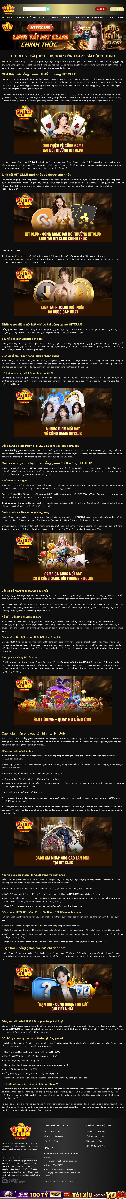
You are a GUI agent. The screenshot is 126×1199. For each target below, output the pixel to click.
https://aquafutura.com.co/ (14, 259)
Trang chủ (7, 18)
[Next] (120, 36)
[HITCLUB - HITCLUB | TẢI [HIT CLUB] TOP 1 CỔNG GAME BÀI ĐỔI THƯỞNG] (10, 9)
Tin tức (120, 18)
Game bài (43, 18)
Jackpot (55, 18)
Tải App (109, 18)
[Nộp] (48, 9)
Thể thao (31, 18)
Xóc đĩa (85, 18)
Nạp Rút (20, 18)
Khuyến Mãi (97, 18)
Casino (66, 18)
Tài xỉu (75, 18)
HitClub (5, 1143)
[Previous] (5, 36)
